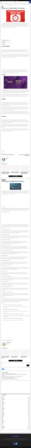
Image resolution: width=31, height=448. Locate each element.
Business (3, 340)
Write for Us (5, 0)
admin (3, 9)
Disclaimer (14, 0)
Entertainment (3, 402)
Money (2, 417)
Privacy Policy (8, 0)
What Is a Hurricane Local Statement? (8, 154)
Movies (2, 419)
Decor (2, 401)
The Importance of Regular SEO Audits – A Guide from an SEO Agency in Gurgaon (6, 173)
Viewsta (4, 42)
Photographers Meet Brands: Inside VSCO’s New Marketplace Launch (10, 378)
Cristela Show (3, 182)
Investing (3, 411)
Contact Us (17, 0)
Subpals (4, 43)
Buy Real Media (4, 41)
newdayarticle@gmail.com (17, 441)
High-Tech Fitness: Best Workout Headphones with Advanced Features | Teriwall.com (12, 376)
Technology (3, 427)
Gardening (3, 408)
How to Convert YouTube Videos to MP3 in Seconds (8, 377)
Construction (3, 399)
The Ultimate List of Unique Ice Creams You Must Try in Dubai (9, 373)
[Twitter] (16, 444)
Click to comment (15, 176)
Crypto (2, 400)
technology (11, 340)
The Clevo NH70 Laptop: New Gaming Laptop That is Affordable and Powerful (25, 173)
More (2, 418)
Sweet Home (3, 426)
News (2, 420)
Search (28, 365)
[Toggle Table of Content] (9, 40)
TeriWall (15, 436)
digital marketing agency (9, 298)
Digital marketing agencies (5, 208)
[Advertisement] (15, 33)
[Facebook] (14, 444)
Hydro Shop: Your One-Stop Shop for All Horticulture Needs (6, 357)
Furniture (3, 407)
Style (2, 425)
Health (2, 410)
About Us (11, 0)
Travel (2, 428)
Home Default (1, 0)
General (3, 409)
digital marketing (7, 340)
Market (2, 416)
